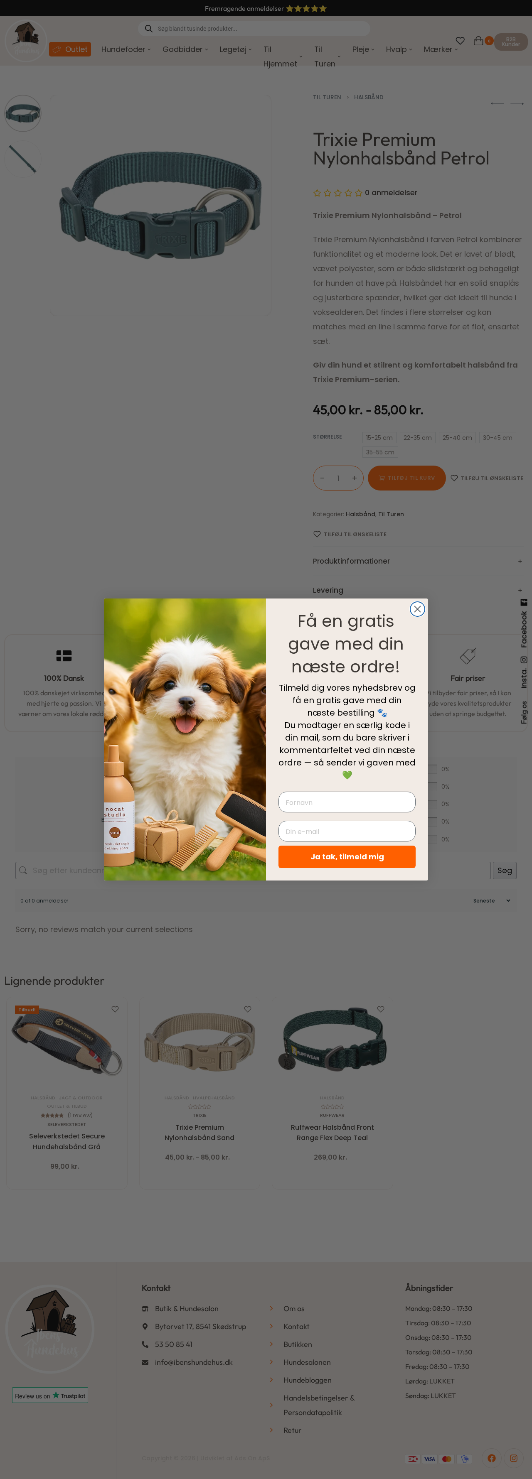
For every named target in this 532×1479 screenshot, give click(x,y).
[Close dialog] (417, 609)
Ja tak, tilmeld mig (347, 856)
